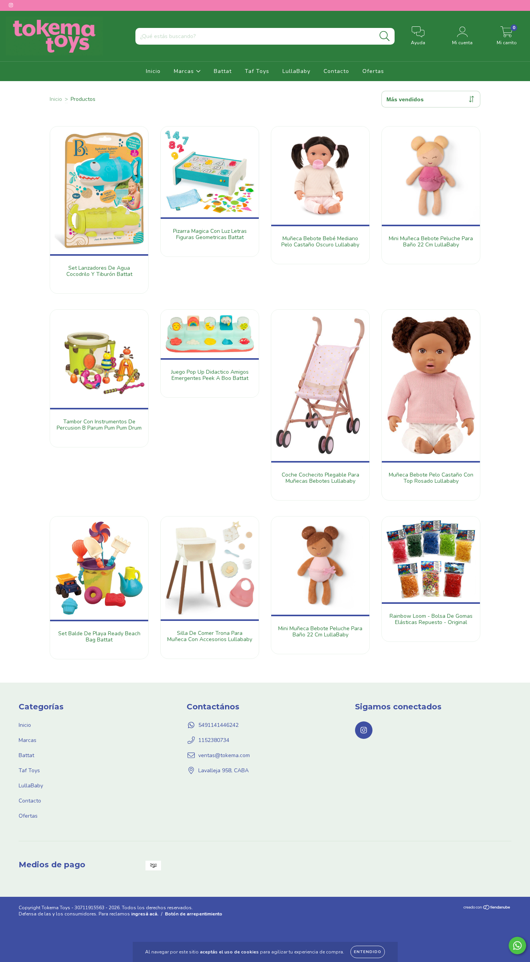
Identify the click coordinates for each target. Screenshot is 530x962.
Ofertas (373, 71)
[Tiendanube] (487, 908)
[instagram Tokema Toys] (11, 5)
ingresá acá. (144, 914)
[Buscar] (385, 36)
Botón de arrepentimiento (193, 914)
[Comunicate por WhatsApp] (517, 945)
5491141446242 (218, 725)
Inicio (153, 71)
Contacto (336, 71)
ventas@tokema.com (224, 755)
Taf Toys (257, 71)
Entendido (367, 952)
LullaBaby (296, 71)
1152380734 (213, 740)
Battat (223, 71)
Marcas (185, 71)
